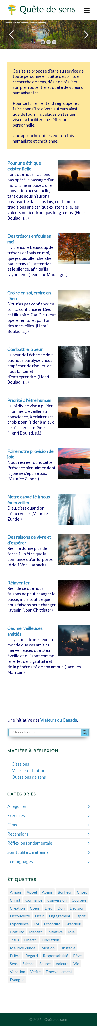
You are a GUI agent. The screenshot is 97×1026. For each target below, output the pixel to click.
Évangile (17, 979)
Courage (79, 900)
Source (45, 963)
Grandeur (73, 923)
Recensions (18, 833)
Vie (76, 963)
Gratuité (17, 931)
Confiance (33, 900)
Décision (77, 908)
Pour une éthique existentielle (24, 165)
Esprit (80, 915)
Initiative (55, 931)
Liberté (30, 939)
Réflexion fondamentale (29, 843)
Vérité (35, 971)
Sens (14, 963)
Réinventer (18, 582)
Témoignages (20, 861)
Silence (28, 963)
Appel (32, 892)
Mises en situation (28, 770)
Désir (39, 915)
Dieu (48, 908)
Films (12, 824)
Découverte (20, 915)
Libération (50, 939)
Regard (31, 955)
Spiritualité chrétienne (27, 852)
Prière (15, 955)
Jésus (14, 939)
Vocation (17, 971)
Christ (15, 900)
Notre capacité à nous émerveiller (28, 499)
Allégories (17, 806)
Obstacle (67, 947)
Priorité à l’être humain (29, 400)
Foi (36, 923)
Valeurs (62, 963)
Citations (20, 764)
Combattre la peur (25, 349)
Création (17, 908)
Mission (48, 947)
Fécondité (52, 923)
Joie (71, 931)
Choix (82, 892)
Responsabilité (55, 955)
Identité (36, 931)
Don (61, 908)
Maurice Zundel (23, 947)
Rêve (77, 955)
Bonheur (65, 892)
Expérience (19, 923)
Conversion (57, 900)
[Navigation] (87, 10)
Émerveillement (59, 971)
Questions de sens (29, 777)
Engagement (59, 915)
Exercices (16, 815)
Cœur (35, 908)
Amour (16, 892)
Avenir (47, 892)
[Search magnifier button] (84, 732)
